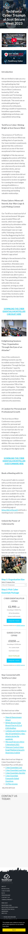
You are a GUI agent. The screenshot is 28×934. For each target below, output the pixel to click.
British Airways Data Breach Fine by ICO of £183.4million (13, 726)
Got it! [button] (14, 930)
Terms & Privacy (7, 900)
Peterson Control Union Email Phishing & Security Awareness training (14, 750)
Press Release (6, 895)
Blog (3, 893)
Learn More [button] (5, 926)
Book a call (6, 889)
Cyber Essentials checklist (15, 773)
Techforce (7, 5)
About (4, 887)
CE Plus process (11, 784)
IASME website (20, 625)
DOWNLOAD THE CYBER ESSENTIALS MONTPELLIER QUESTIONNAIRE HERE (14, 461)
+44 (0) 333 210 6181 (9, 917)
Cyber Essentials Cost (13, 768)
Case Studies (6, 891)
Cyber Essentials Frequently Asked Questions (12, 779)
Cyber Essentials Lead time (15, 771)
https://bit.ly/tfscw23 (10, 510)
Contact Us (6, 897)
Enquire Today (14, 621)
